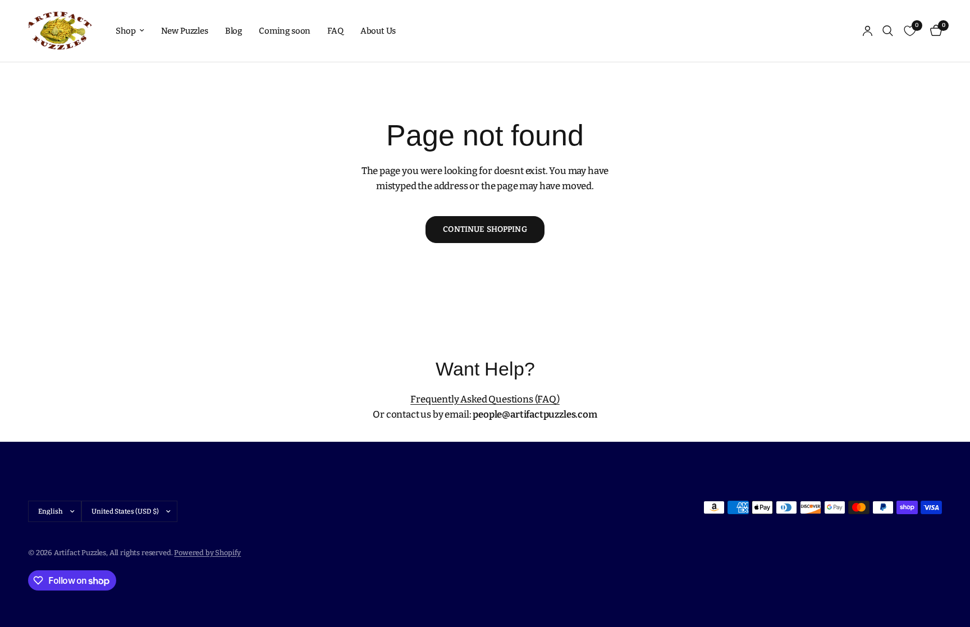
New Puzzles (184, 31)
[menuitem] (129, 31)
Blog (233, 31)
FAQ (335, 31)
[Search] (888, 31)
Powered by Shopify (207, 552)
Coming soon (284, 31)
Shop (125, 31)
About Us (378, 31)
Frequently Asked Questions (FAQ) (485, 399)
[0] (933, 31)
